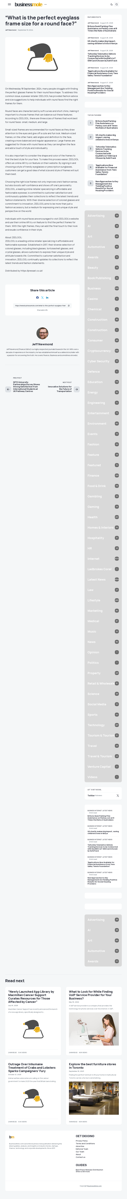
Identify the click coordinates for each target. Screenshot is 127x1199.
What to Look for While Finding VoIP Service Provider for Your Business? (91, 994)
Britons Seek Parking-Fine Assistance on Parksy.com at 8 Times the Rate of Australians (102, 28)
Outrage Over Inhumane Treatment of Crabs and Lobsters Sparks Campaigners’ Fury (32, 1067)
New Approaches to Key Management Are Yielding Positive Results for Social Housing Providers (100, 89)
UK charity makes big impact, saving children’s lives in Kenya (102, 42)
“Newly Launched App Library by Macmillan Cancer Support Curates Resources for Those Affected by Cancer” (31, 996)
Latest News (107, 811)
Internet (98, 811)
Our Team (80, 1152)
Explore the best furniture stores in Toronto (92, 1065)
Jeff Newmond (42, 344)
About (78, 1154)
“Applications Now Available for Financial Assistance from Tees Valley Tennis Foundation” (103, 73)
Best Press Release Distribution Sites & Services (89, 1170)
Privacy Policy (82, 1141)
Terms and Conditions (85, 1143)
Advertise (80, 1146)
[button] (9, 4)
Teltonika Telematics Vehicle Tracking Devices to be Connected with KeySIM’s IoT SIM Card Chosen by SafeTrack (102, 57)
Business (91, 811)
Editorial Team (82, 1149)
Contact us (80, 1157)
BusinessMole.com (94, 1186)
